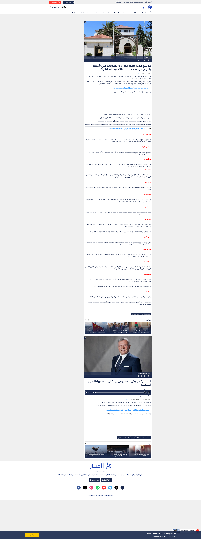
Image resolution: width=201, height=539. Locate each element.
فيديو (75, 12)
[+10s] (149, 392)
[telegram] (110, 488)
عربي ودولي (113, 12)
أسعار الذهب (142, 12)
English (54, 7)
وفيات (71, 12)
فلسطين (125, 12)
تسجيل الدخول (68, 2)
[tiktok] (116, 488)
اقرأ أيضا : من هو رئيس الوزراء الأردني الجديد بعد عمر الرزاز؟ (130, 88)
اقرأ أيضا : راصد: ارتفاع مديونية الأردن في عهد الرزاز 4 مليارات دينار (128, 128)
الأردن (135, 12)
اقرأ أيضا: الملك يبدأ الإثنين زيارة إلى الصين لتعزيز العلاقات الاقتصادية (127, 410)
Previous (89, 320)
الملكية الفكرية (99, 495)
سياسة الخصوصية (157, 536)
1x (90, 392)
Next (86, 320)
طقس (119, 12)
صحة (131, 12)
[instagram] (91, 488)
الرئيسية (149, 12)
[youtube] (104, 488)
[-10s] (145, 392)
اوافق (32, 535)
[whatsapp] (98, 488)
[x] (85, 488)
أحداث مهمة (82, 12)
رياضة (102, 12)
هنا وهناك (96, 12)
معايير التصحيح (91, 495)
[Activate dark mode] (63, 7)
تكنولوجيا (89, 12)
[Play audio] (86, 392)
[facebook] (79, 488)
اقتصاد (107, 12)
